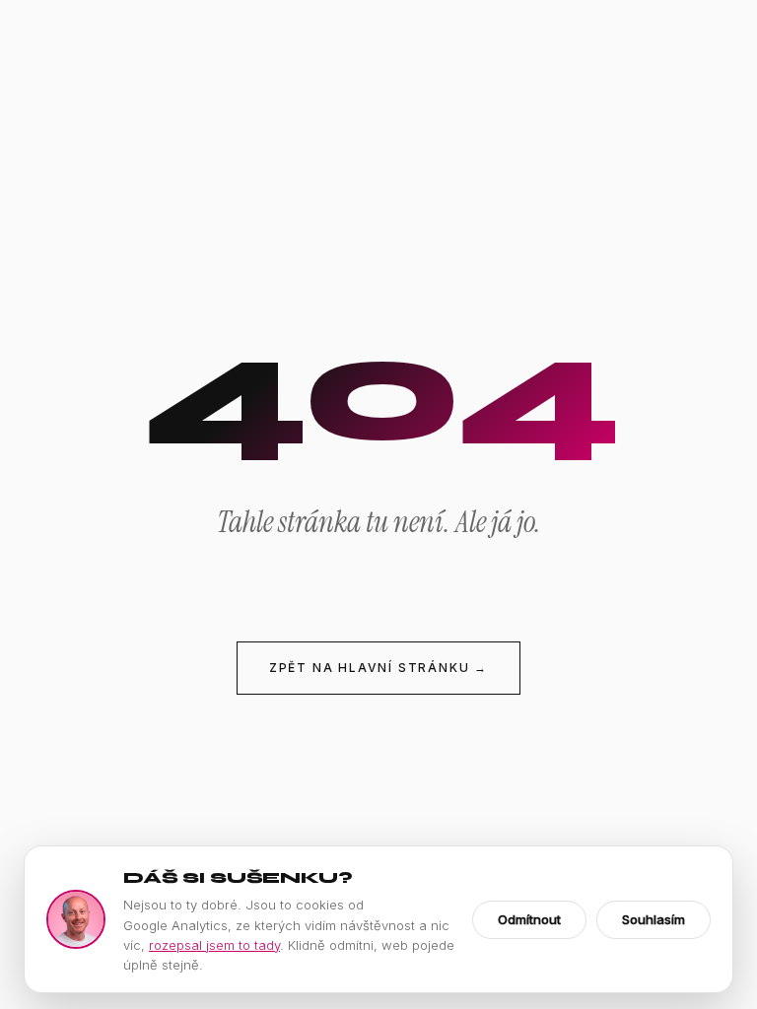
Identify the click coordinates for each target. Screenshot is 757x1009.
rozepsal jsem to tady (214, 945)
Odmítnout (529, 919)
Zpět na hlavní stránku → (378, 667)
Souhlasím (653, 919)
